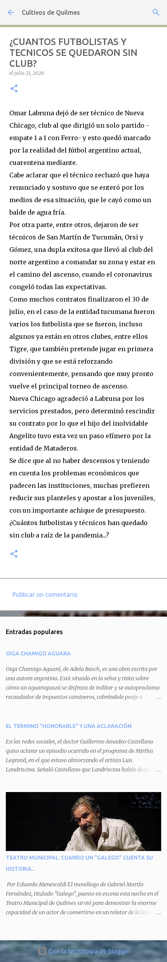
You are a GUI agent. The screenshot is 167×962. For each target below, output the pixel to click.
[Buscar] (156, 12)
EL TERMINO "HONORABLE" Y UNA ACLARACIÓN (69, 726)
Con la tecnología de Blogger (88, 951)
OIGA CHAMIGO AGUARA (38, 653)
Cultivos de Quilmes (51, 12)
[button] (14, 89)
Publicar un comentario (45, 594)
